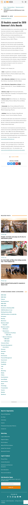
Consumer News (5, 343)
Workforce (3, 394)
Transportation (4, 388)
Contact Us (3, 429)
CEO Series (5, 329)
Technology (3, 385)
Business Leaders (20, 7)
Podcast (3, 299)
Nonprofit (5, 324)
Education (3, 351)
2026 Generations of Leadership (8, 314)
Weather (3, 392)
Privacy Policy (4, 459)
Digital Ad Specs (5, 439)
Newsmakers (7, 8)
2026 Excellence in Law (6, 310)
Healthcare (3, 362)
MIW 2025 (3, 303)
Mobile (2, 373)
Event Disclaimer (5, 469)
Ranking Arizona (5, 301)
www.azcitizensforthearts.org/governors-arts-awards (13, 150)
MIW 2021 (6, 339)
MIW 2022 (3, 297)
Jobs (2, 366)
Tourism (3, 390)
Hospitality (3, 364)
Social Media (4, 379)
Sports (2, 383)
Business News (11, 7)
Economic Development (6, 345)
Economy (3, 349)
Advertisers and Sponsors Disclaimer (7, 466)
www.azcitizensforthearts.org (7, 139)
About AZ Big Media (5, 414)
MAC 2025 (3, 305)
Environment (4, 355)
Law (2, 368)
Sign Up (11, 487)
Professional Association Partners (8, 426)
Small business (4, 377)
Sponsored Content (5, 451)
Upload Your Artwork (5, 448)
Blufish (3, 502)
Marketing (3, 370)
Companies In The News (10, 333)
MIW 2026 (3, 295)
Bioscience (3, 320)
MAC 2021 (8, 334)
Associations (6, 347)
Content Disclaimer (5, 462)
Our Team (3, 417)
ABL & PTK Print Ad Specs (7, 445)
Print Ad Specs (4, 442)
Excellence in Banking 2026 (7, 308)
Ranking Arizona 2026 (6, 312)
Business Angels (5, 323)
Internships (3, 420)
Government (4, 360)
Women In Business (7, 337)
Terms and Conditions (6, 472)
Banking (3, 318)
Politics (2, 375)
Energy (2, 353)
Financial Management (6, 358)
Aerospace (3, 316)
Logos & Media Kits (5, 436)
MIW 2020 (6, 341)
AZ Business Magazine (6, 18)
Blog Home (15, 157)
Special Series (4, 381)
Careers (3, 423)
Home (5, 7)
